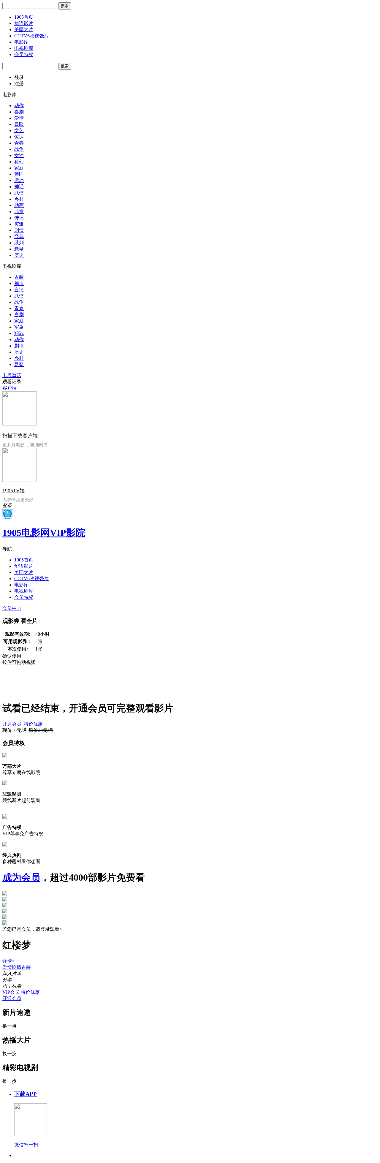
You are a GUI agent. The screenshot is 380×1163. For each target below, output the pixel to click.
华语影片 (23, 23)
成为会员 (21, 877)
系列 (19, 242)
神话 (19, 186)
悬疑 (19, 248)
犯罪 (19, 333)
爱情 (19, 118)
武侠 (19, 192)
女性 (19, 155)
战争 (19, 149)
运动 (19, 180)
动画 (19, 205)
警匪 (19, 174)
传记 (19, 217)
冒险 (19, 124)
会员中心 (11, 608)
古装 (19, 277)
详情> (8, 960)
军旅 (19, 327)
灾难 (19, 224)
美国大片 (23, 29)
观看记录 (11, 381)
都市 (19, 283)
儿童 (19, 211)
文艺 (19, 130)
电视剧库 (23, 48)
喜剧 (19, 111)
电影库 (21, 42)
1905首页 (23, 17)
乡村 (19, 199)
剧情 (19, 230)
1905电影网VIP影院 (43, 532)
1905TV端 (13, 490)
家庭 (19, 167)
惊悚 (19, 136)
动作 (19, 105)
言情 (19, 289)
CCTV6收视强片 (31, 35)
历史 (19, 255)
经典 (19, 236)
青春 (19, 142)
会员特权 (23, 54)
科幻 (19, 161)
